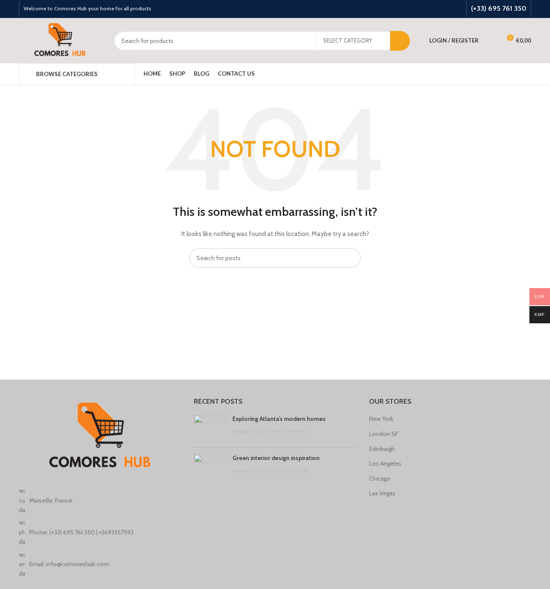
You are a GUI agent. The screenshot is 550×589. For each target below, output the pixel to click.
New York (381, 419)
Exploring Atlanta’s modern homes (279, 419)
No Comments (290, 431)
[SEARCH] (400, 41)
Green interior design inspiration (276, 458)
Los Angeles (385, 463)
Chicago (380, 478)
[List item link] (100, 532)
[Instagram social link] (434, 9)
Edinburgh (382, 449)
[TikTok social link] (456, 9)
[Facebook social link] (422, 9)
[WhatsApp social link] (445, 9)
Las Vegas (382, 493)
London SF (383, 434)
